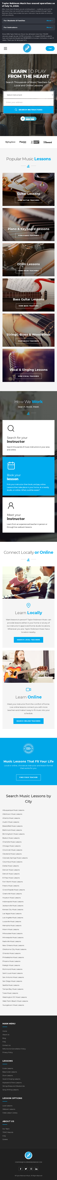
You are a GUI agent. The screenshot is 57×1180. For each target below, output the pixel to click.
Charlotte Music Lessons (11, 842)
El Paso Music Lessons (11, 878)
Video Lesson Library (9, 1113)
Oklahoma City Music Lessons (14, 949)
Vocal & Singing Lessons (11, 1079)
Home (4, 1031)
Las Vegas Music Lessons (11, 913)
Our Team (6, 1129)
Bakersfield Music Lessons (12, 826)
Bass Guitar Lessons (9, 1072)
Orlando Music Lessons (11, 953)
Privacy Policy (7, 1052)
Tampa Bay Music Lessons (12, 989)
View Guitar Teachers (28, 200)
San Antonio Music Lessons (13, 977)
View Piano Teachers (28, 235)
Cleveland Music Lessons (12, 854)
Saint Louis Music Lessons (12, 973)
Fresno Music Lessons (10, 886)
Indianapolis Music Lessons (12, 901)
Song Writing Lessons (10, 1090)
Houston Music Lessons (11, 898)
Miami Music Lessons (10, 929)
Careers (5, 1139)
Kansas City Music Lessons (12, 909)
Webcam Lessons (8, 1109)
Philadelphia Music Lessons (13, 957)
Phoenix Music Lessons (11, 961)
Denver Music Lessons (11, 870)
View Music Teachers (28, 341)
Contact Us (6, 1045)
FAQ (4, 1042)
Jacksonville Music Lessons (12, 906)
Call (50, 48)
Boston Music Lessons (11, 838)
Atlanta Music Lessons (11, 818)
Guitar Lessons (7, 1068)
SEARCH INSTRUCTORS (30, 110)
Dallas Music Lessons (10, 866)
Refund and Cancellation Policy (14, 1049)
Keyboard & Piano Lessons (12, 1083)
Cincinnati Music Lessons (12, 850)
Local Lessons (7, 1106)
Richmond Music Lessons (12, 969)
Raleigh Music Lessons (11, 965)
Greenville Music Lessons (12, 894)
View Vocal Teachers (28, 376)
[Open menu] (5, 48)
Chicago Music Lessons (11, 846)
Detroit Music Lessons (11, 874)
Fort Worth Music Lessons (12, 882)
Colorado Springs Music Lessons (15, 858)
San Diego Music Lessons (12, 981)
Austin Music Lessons (10, 822)
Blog (4, 1038)
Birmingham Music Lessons (13, 834)
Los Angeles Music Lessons (12, 917)
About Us (5, 1035)
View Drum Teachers (28, 271)
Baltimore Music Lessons (12, 830)
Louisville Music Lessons (11, 921)
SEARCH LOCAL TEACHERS (28, 640)
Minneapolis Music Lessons (12, 937)
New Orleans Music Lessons (13, 945)
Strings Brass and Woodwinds (13, 1086)
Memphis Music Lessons (11, 925)
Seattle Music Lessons (10, 985)
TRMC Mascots (7, 1132)
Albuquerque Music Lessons (13, 810)
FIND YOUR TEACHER (28, 777)
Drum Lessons (7, 1075)
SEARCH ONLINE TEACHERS (28, 721)
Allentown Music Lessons (12, 814)
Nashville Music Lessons (11, 941)
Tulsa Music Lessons (10, 993)
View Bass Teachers (28, 306)
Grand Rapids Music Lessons (13, 890)
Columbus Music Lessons (12, 862)
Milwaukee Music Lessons (12, 933)
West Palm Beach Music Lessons (15, 1001)
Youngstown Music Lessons (13, 1005)
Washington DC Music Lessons (14, 997)
